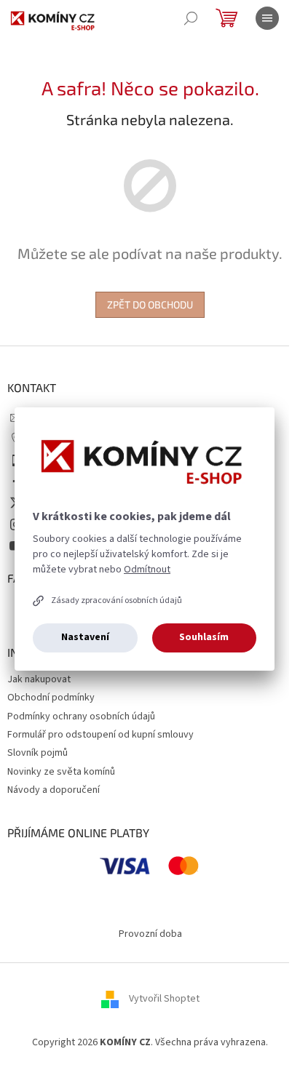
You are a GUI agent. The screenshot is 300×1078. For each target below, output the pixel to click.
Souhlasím (204, 637)
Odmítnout (147, 569)
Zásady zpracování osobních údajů (116, 600)
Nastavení (85, 637)
